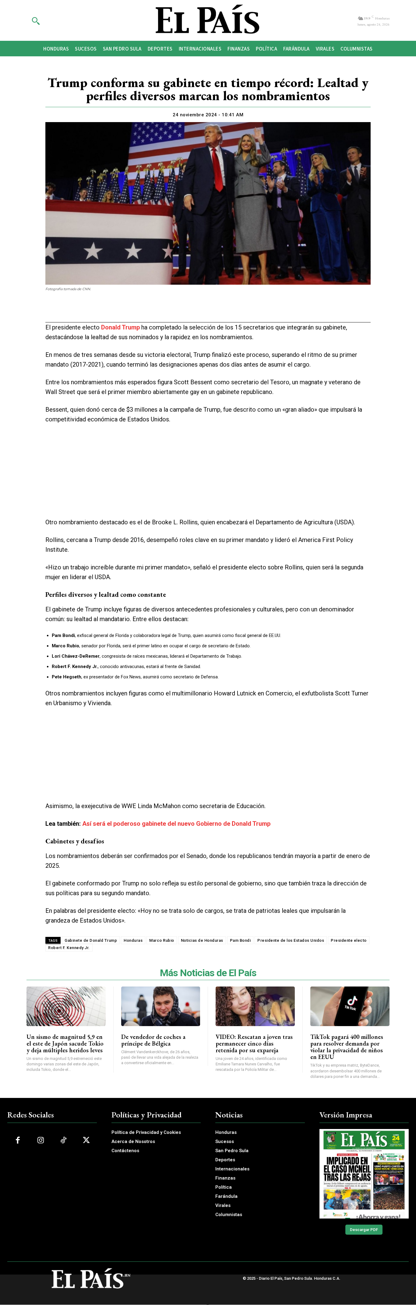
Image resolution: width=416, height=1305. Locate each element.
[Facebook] (173, 311)
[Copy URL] (229, 311)
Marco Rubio (161, 940)
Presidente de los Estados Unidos (290, 940)
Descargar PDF (364, 1229)
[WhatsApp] (201, 311)
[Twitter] (187, 311)
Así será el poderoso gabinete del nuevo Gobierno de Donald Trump (176, 823)
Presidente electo (349, 940)
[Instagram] (41, 1140)
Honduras (133, 940)
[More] (243, 311)
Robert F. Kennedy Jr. (69, 947)
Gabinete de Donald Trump (91, 940)
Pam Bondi (240, 940)
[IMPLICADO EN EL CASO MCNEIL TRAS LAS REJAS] (364, 1174)
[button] (35, 21)
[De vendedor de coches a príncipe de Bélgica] (160, 1006)
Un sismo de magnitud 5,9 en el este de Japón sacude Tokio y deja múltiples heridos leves (65, 1043)
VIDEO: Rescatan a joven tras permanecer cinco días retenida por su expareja (254, 1043)
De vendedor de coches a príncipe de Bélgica (153, 1040)
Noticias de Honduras (202, 940)
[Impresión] (215, 311)
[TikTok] (63, 1140)
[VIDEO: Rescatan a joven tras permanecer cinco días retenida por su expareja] (255, 1006)
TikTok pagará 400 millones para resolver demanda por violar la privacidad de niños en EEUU (346, 1047)
